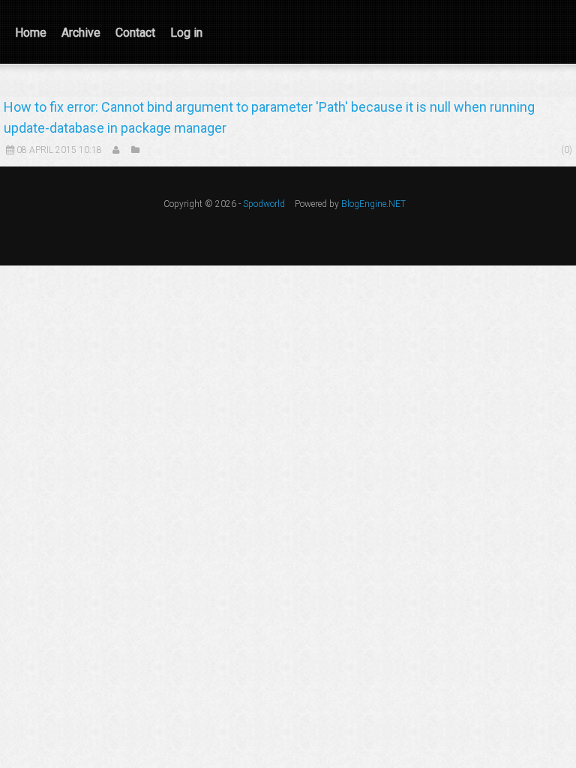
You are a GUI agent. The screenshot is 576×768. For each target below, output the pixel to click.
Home (30, 33)
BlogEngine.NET (373, 204)
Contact (135, 33)
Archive (81, 33)
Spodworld (264, 204)
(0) (566, 150)
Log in (186, 33)
